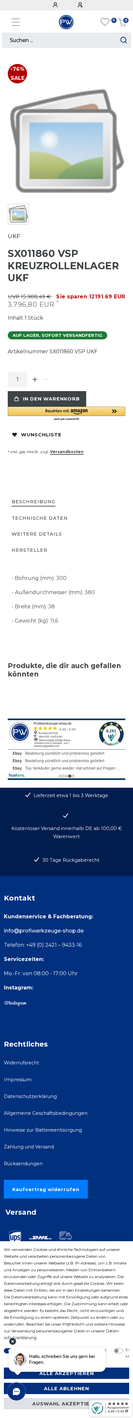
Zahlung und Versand (29, 1147)
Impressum (18, 1079)
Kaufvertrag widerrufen (45, 1189)
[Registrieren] (81, 5)
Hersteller (29, 550)
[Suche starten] (124, 40)
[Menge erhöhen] (35, 379)
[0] (105, 22)
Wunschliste (41, 435)
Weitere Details (37, 534)
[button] (66, 414)
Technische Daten (40, 518)
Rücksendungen (23, 1164)
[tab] (34, 502)
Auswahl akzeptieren (66, 1404)
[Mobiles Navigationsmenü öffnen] (15, 22)
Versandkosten (67, 451)
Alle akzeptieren (66, 1373)
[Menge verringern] (46, 379)
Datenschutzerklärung (30, 1096)
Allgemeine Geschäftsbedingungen (45, 1113)
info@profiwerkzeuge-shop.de (44, 931)
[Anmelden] (56, 5)
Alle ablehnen (66, 1388)
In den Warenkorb (51, 399)
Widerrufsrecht (21, 1063)
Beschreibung (34, 502)
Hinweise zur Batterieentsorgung (43, 1130)
